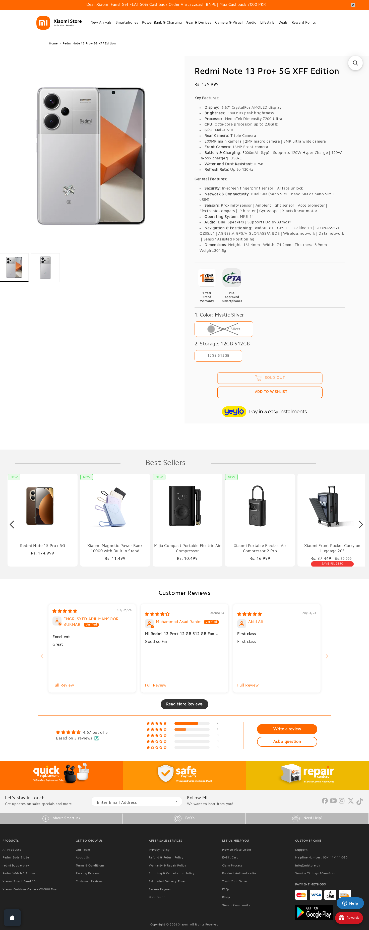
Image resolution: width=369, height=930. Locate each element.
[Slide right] (360, 524)
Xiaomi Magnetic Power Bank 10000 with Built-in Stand (115, 548)
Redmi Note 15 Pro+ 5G (42, 546)
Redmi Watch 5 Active (19, 873)
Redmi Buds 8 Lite (16, 857)
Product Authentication (240, 873)
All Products (12, 849)
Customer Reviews (89, 881)
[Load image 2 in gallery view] (45, 267)
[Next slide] (327, 656)
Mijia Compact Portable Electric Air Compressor (187, 548)
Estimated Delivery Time (167, 881)
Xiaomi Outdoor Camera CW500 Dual (30, 889)
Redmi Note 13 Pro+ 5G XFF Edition (89, 43)
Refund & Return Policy (166, 857)
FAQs (225, 889)
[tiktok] (359, 804)
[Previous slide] (42, 656)
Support (301, 849)
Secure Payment (161, 889)
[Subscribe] (176, 801)
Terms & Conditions (90, 865)
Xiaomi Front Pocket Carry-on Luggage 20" (332, 548)
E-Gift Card (230, 857)
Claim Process (232, 865)
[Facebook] (324, 803)
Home (53, 43)
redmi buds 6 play (16, 865)
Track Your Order (235, 881)
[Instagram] (342, 801)
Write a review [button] (287, 729)
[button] (101, 23)
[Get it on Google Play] (330, 912)
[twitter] (351, 803)
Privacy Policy (159, 849)
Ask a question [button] (287, 742)
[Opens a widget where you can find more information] (350, 903)
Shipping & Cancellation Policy (171, 873)
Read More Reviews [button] (184, 704)
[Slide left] (12, 524)
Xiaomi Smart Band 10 (19, 881)
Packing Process (88, 873)
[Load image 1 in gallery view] (14, 267)
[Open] (12, 917)
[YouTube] (333, 801)
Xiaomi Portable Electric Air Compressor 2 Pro (260, 548)
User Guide (157, 897)
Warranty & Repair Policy (167, 865)
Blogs (226, 897)
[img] (64, 611)
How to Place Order (237, 849)
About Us (83, 857)
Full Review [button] (63, 686)
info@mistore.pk (307, 865)
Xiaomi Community (236, 905)
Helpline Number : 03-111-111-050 (321, 857)
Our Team (83, 849)
